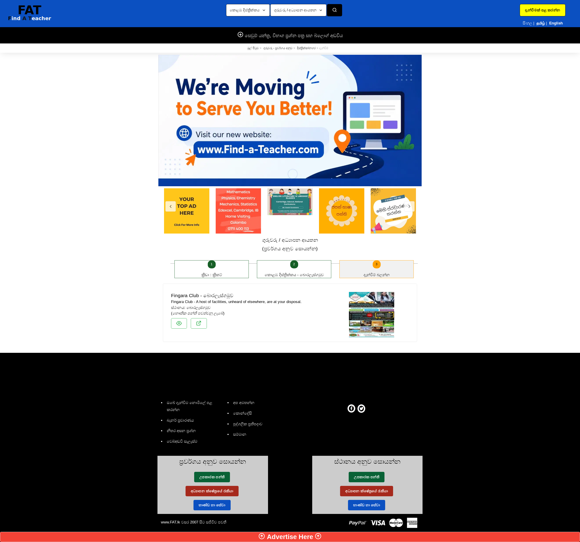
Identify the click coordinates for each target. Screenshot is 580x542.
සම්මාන (239, 434)
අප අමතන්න (243, 403)
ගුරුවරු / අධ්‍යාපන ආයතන (296, 10)
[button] (542, 10)
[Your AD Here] (290, 120)
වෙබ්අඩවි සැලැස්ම (182, 441)
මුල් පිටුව (253, 48)
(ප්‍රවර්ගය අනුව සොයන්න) (290, 244)
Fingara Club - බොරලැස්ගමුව (202, 295)
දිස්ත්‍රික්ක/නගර (306, 48)
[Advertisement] (288, 375)
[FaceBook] (351, 408)
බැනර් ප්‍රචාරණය (180, 420)
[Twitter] (361, 408)
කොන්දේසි (242, 413)
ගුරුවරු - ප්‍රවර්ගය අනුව (277, 48)
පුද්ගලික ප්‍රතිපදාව (247, 424)
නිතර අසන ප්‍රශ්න (181, 431)
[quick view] (179, 323)
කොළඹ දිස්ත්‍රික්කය (245, 10)
